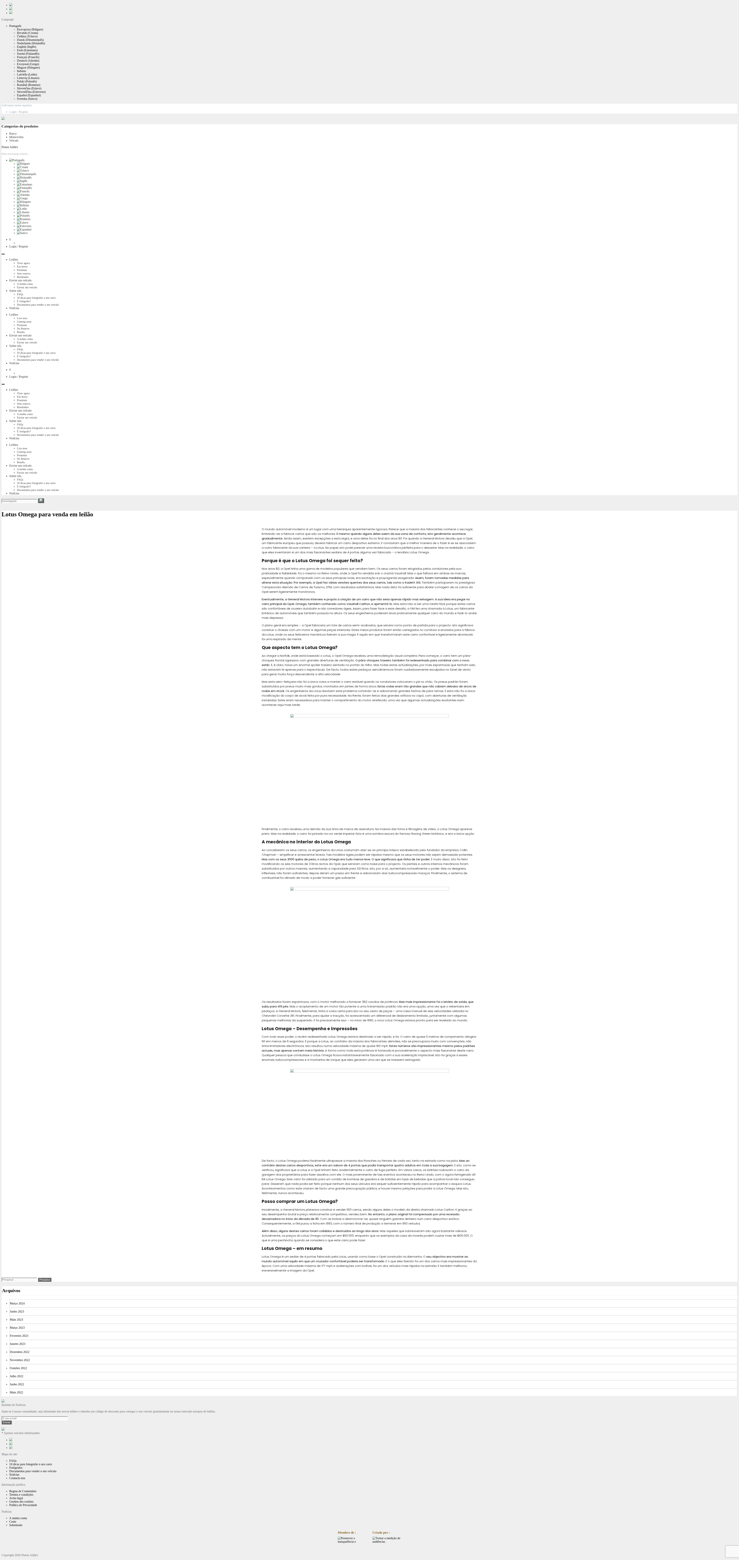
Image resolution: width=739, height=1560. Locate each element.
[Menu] (3, 254)
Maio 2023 (16, 1319)
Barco (13, 133)
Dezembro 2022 (19, 1352)
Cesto (12, 1521)
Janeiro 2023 (17, 1343)
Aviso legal (16, 1498)
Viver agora (23, 263)
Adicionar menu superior (17, 105)
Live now (22, 318)
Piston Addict (10, 147)
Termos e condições (21, 1494)
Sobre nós (15, 290)
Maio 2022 (16, 1392)
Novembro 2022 (20, 1360)
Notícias (14, 308)
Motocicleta (16, 137)
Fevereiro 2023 (19, 1335)
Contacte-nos (17, 1478)
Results (21, 332)
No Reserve (23, 328)
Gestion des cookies (21, 1501)
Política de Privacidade (23, 1505)
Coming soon (24, 321)
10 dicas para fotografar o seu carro (36, 297)
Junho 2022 (17, 1384)
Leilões (13, 259)
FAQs (20, 294)
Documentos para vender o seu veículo (38, 304)
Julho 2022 (16, 1376)
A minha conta (25, 284)
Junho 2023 (17, 1311)
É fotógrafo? (24, 301)
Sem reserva (23, 273)
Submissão (15, 1525)
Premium (22, 270)
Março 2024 (17, 1303)
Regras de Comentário (22, 1491)
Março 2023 (17, 1327)
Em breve (22, 266)
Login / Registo (18, 111)
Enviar (6, 1422)
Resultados (22, 277)
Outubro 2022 (18, 1368)
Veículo (13, 140)
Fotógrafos (15, 1467)
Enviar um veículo (20, 280)
